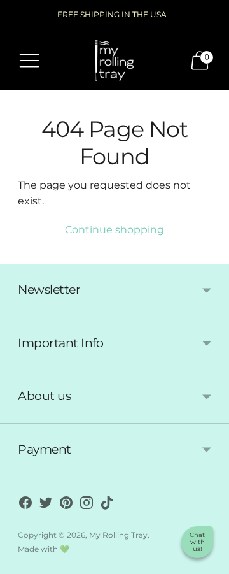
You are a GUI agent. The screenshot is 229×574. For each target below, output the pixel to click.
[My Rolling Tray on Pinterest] (66, 505)
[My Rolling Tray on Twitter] (45, 505)
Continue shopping (114, 230)
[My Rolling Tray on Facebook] (25, 505)
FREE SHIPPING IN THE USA (112, 14)
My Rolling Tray (118, 535)
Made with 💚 (43, 549)
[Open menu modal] (29, 60)
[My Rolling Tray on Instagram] (86, 505)
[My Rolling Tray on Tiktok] (106, 505)
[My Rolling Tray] (114, 60)
